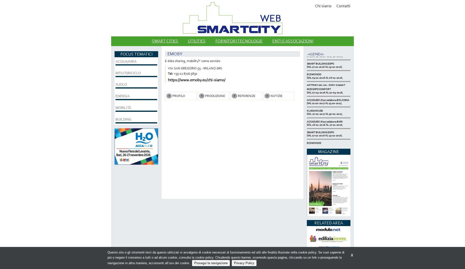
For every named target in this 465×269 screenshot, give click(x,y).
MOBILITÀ (123, 108)
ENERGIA (123, 96)
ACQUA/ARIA (126, 61)
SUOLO (121, 84)
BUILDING (123, 119)
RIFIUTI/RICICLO (128, 73)
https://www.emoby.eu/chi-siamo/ (196, 79)
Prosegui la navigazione (211, 263)
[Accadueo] (136, 146)
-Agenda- (315, 54)
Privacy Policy (244, 263)
